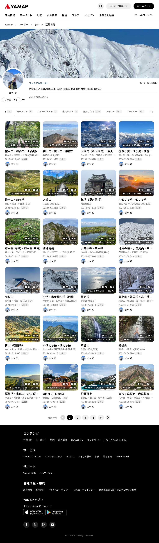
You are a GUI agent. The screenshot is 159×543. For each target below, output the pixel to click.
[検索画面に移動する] (101, 6)
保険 (64, 15)
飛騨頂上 (86, 394)
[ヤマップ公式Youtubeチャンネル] (52, 525)
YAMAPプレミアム (32, 456)
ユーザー (24, 24)
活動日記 (10, 15)
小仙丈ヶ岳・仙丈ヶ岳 (133, 199)
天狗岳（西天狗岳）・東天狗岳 (99, 151)
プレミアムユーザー (39, 83)
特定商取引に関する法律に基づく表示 (117, 489)
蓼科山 (9, 297)
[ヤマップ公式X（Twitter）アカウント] (35, 525)
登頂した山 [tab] (91, 111)
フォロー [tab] (113, 111)
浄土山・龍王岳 (15, 199)
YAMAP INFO (29, 473)
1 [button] (69, 417)
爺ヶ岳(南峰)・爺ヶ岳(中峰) (22, 248)
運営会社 (27, 489)
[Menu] (23, 99)
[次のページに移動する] (107, 417)
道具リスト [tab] (69, 111)
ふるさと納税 (106, 15)
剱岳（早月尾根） (92, 199)
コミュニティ (77, 439)
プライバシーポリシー (59, 489)
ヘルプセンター (146, 15)
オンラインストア (53, 456)
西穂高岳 (48, 248)
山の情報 (52, 15)
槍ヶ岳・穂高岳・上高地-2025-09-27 (28, 151)
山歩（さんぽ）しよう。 (116, 439)
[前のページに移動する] (62, 417)
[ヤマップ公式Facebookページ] (26, 525)
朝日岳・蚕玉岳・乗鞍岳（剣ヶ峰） (65, 151)
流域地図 (107, 456)
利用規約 (40, 489)
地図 (39, 15)
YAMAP (9, 24)
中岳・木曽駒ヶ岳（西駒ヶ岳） (62, 297)
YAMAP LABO (122, 456)
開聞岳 (85, 297)
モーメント (26, 15)
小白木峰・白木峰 (92, 248)
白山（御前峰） (15, 345)
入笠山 (47, 199)
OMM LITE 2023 (53, 394)
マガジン (89, 15)
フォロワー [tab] (135, 111)
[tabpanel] (79, 268)
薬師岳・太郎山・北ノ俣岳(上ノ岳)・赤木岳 (32, 394)
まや (36, 24)
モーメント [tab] (24, 111)
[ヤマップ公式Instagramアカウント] (44, 525)
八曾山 (85, 345)
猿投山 (123, 345)
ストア (75, 15)
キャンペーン (93, 439)
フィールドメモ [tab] (46, 111)
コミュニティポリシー (84, 489)
